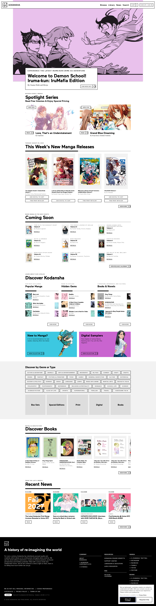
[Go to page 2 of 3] (78, 433)
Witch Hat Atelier (38, 303)
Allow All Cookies (128, 599)
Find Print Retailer (37, 200)
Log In (150, 5)
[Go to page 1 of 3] (42, 433)
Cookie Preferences (44, 588)
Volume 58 (73, 254)
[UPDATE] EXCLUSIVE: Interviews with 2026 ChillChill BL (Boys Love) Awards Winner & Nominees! (93, 518)
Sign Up (143, 5)
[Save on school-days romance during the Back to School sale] (65, 503)
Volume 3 (109, 228)
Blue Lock (36, 294)
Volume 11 (37, 240)
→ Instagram (134, 560)
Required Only (144, 599)
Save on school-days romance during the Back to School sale (64, 517)
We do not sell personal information (19, 588)
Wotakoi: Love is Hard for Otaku (78, 311)
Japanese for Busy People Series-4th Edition (115, 312)
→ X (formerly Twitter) (138, 558)
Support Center (110, 561)
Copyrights (8, 591)
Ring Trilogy (108, 294)
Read (28, 522)
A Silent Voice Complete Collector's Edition (76, 303)
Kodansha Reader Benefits (114, 558)
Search (126, 5)
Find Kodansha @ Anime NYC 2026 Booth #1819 (119, 517)
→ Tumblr (133, 565)
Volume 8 (109, 240)
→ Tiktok (133, 567)
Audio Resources (111, 566)
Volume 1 (109, 254)
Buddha (71, 294)
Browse (103, 5)
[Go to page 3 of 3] (113, 433)
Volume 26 (73, 240)
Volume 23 (73, 227)
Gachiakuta (36, 311)
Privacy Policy (21, 591)
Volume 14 (37, 254)
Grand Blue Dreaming (102, 132)
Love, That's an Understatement (54, 132)
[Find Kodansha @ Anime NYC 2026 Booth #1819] (121, 503)
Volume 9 (37, 227)
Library (111, 5)
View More (53, 324)
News (118, 5)
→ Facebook (134, 563)
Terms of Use (35, 591)
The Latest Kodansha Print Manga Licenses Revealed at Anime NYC (37, 517)
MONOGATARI (109, 302)
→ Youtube (133, 570)
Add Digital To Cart (37, 197)
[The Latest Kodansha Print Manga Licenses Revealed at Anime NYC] (38, 503)
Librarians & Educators (113, 563)
